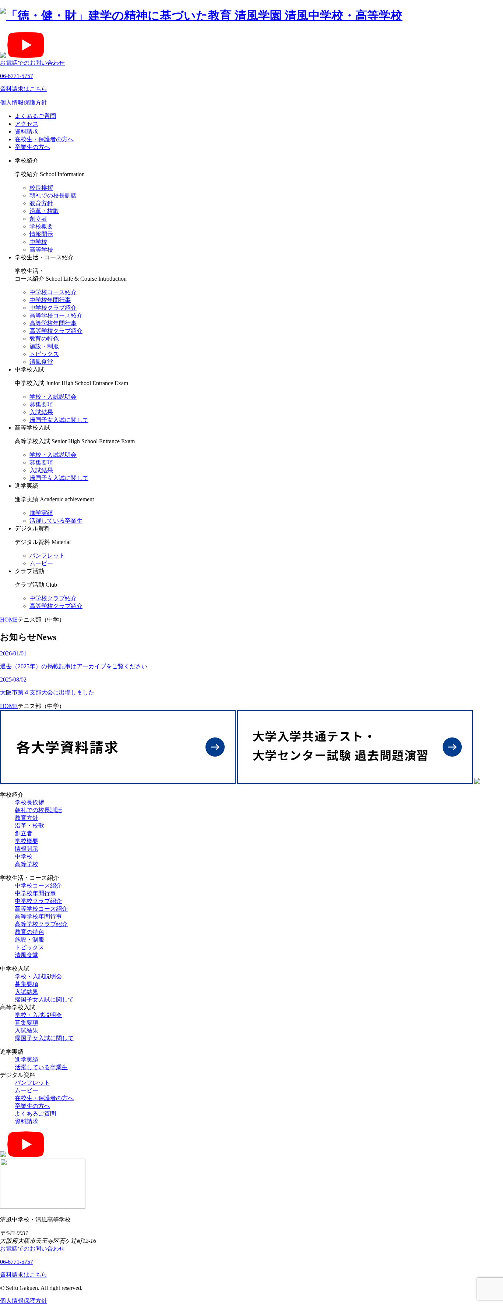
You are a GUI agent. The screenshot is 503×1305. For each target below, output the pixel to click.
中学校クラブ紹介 (53, 308)
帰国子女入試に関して (58, 420)
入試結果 (41, 412)
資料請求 (26, 131)
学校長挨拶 (29, 802)
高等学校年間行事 (53, 323)
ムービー (41, 563)
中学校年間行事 (50, 300)
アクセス (26, 124)
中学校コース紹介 (53, 292)
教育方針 (41, 203)
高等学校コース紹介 (55, 315)
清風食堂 (41, 362)
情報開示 (41, 234)
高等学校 (41, 249)
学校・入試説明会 (53, 397)
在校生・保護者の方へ (44, 139)
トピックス (44, 354)
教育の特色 (44, 338)
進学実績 (41, 513)
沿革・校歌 (44, 211)
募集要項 (41, 404)
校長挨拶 (41, 188)
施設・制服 (44, 346)
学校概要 (41, 226)
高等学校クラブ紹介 (55, 331)
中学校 (38, 242)
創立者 (38, 219)
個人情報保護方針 (23, 102)
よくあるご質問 (35, 116)
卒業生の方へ (32, 147)
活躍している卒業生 (55, 521)
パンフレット (47, 555)
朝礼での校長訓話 (53, 195)
